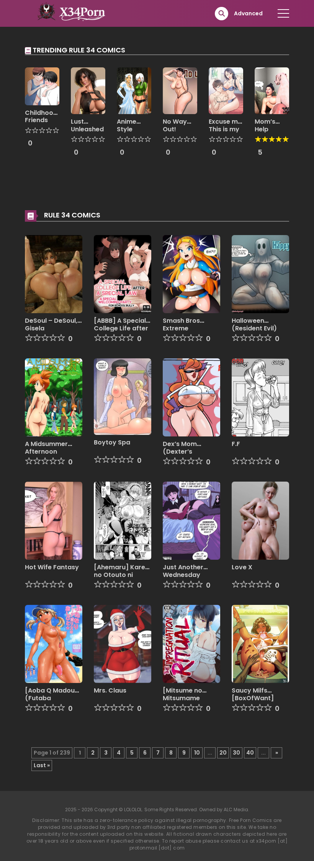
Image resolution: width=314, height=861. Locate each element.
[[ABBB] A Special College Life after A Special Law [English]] (122, 274)
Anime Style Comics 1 (131, 129)
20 (223, 752)
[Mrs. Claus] (122, 643)
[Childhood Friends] (42, 86)
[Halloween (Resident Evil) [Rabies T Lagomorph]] (260, 274)
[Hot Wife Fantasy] (53, 520)
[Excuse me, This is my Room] (226, 90)
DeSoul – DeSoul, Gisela (51, 324)
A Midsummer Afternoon (46, 447)
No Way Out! (175, 125)
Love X (242, 567)
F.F (236, 443)
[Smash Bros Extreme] (191, 274)
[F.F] (260, 397)
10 (197, 752)
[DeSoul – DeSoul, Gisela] (53, 274)
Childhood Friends (41, 116)
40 (250, 752)
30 (236, 752)
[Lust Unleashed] (88, 90)
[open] (283, 13)
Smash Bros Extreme (181, 324)
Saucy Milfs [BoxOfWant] (253, 694)
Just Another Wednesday (183, 571)
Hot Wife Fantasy (52, 567)
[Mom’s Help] (272, 90)
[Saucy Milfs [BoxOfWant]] (260, 643)
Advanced (248, 13)
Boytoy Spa (112, 442)
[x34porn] (69, 13)
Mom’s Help (265, 125)
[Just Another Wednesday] (191, 520)
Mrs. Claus (110, 690)
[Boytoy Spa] (122, 396)
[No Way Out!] (180, 90)
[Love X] (260, 520)
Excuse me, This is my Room (226, 129)
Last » (42, 765)
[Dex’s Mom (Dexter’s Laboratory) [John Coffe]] (191, 397)
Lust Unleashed (87, 125)
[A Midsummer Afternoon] (53, 397)
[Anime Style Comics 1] (134, 90)
